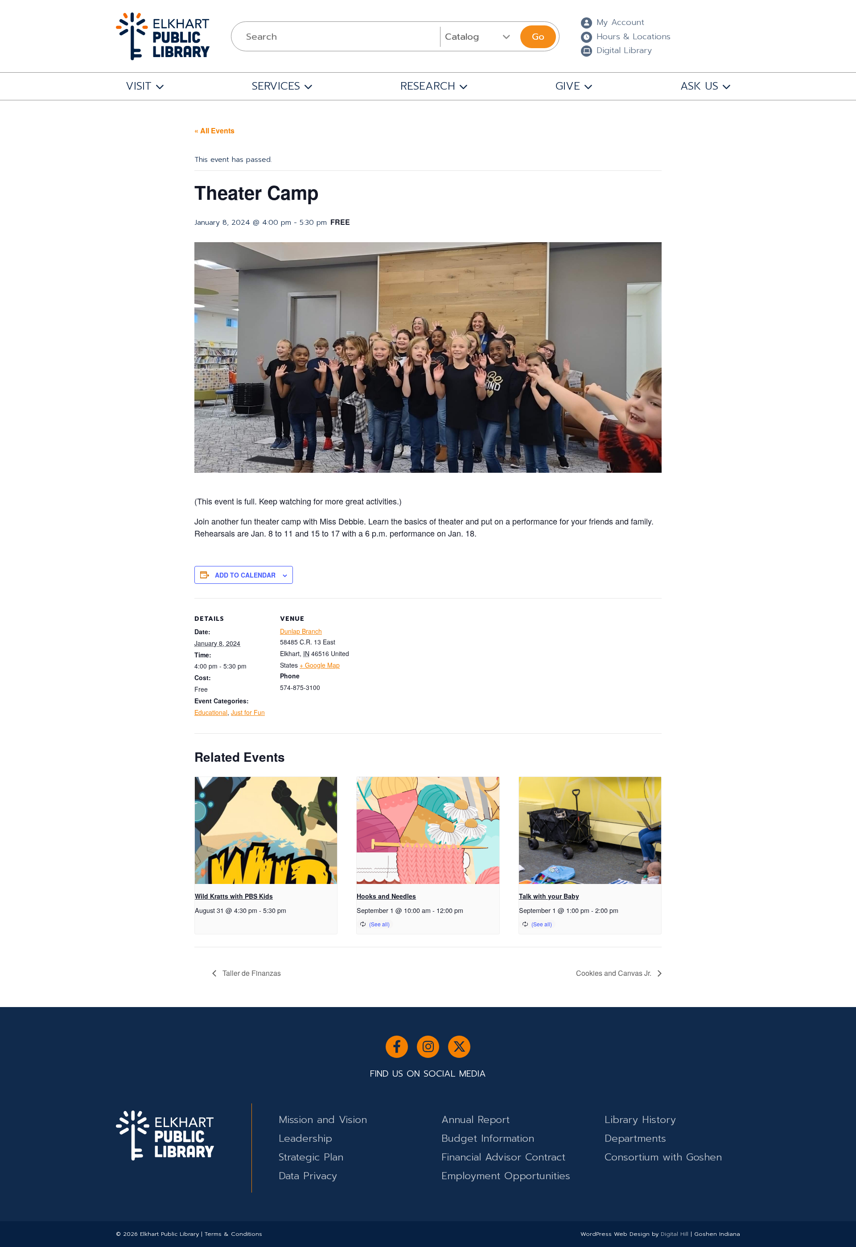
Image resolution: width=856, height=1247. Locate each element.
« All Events (214, 130)
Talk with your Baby (549, 896)
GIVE (568, 86)
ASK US (699, 86)
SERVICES (276, 86)
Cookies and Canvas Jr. (614, 973)
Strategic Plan (311, 1157)
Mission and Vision (323, 1119)
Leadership (305, 1138)
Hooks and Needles (386, 896)
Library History (640, 1119)
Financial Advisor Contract (503, 1157)
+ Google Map (320, 665)
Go (538, 36)
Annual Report (475, 1119)
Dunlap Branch (301, 631)
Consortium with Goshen (663, 1157)
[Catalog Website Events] (479, 36)
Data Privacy (308, 1176)
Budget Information (487, 1138)
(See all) (379, 924)
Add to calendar (245, 574)
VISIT (139, 86)
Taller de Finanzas (251, 973)
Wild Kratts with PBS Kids (234, 896)
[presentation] (266, 830)
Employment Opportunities (505, 1176)
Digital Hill (674, 1234)
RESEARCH (427, 86)
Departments (635, 1138)
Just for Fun (248, 712)
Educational (210, 712)
